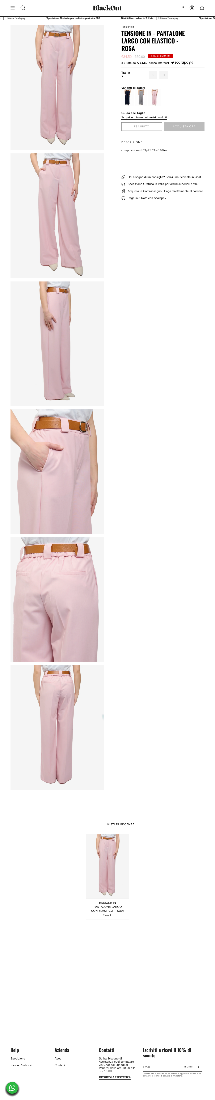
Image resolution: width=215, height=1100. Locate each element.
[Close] (165, 523)
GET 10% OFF (108, 565)
